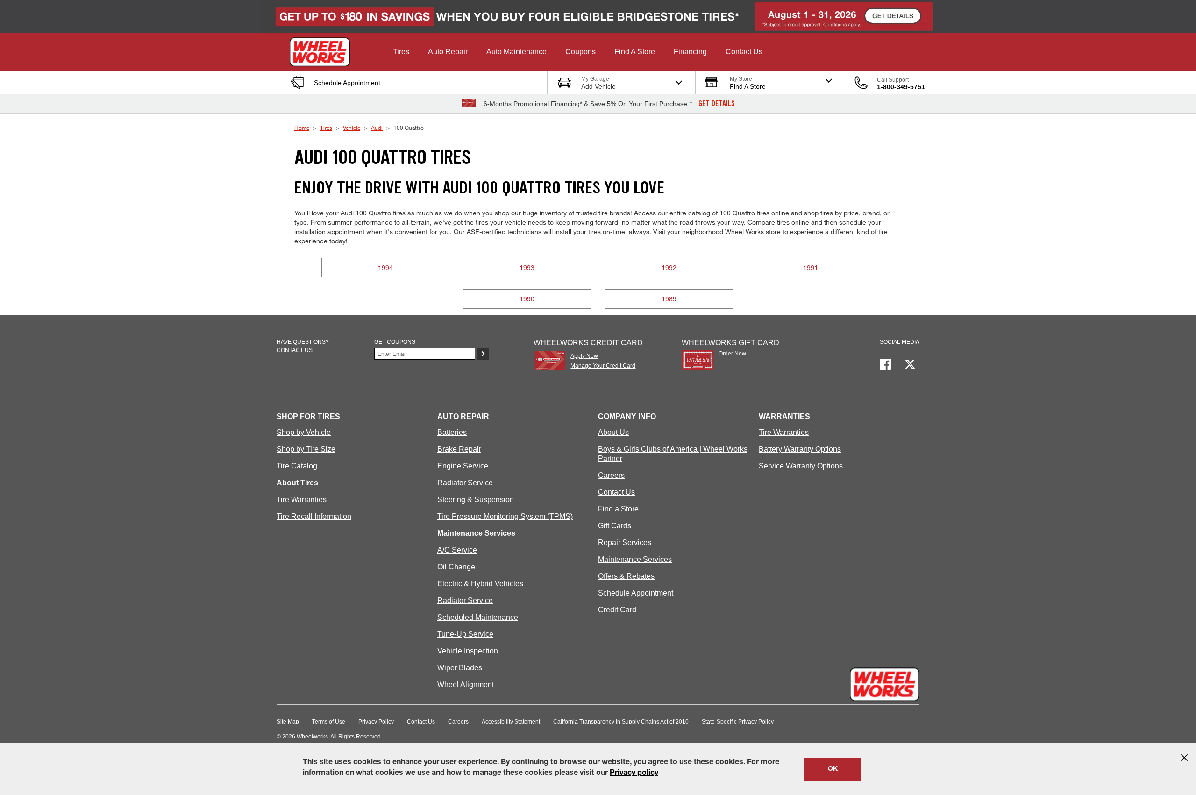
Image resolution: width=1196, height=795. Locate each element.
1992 (669, 267)
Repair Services (624, 543)
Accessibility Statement (511, 721)
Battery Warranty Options (800, 449)
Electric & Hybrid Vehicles (480, 584)
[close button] (1184, 757)
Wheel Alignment (465, 685)
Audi (377, 127)
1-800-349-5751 (901, 87)
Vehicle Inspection (467, 651)
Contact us (295, 350)
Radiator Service (465, 483)
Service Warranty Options (801, 466)
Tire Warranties (302, 500)
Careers (611, 475)
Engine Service (462, 466)
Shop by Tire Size (306, 449)
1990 (527, 299)
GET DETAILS (716, 103)
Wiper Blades (459, 668)
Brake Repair (459, 449)
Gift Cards (614, 526)
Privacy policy (634, 773)
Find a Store (618, 509)
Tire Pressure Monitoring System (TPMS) (505, 516)
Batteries (452, 432)
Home (301, 127)
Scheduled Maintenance (477, 617)
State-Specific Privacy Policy (738, 721)
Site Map (288, 721)
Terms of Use (328, 721)
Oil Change (456, 567)
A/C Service (457, 550)
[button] (401, 52)
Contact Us (616, 492)
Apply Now (584, 356)
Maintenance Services (635, 559)
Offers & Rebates (626, 576)
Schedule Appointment (635, 593)
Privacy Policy (376, 721)
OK (833, 769)
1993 (527, 267)
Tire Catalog (297, 466)
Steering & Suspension (475, 500)
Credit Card (617, 610)
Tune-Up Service (465, 634)
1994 (385, 267)
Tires (326, 127)
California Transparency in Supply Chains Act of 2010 (621, 721)
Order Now (732, 353)
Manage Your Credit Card (602, 365)
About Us (613, 432)
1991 (810, 267)
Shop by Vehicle (304, 432)
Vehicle (351, 127)
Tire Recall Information (314, 516)
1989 (669, 299)
